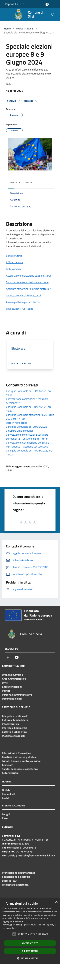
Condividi (12, 101)
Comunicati (8, 794)
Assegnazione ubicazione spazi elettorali (29, 276)
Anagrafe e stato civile (15, 716)
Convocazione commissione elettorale (27, 282)
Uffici (5, 683)
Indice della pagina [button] (21, 182)
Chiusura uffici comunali (20, 431)
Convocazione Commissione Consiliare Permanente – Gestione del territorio (27, 444)
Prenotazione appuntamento (18, 873)
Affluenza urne (14, 262)
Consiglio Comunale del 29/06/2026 (26, 427)
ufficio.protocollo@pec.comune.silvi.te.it (31, 855)
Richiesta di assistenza (15, 885)
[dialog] (30, 931)
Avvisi (30, 28)
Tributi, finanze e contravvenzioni (21, 761)
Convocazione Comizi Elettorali (23, 295)
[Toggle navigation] (7, 14)
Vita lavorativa (10, 724)
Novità (19, 28)
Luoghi (6, 814)
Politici (6, 691)
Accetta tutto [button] (30, 943)
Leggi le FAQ (9, 881)
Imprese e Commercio (14, 728)
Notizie (6, 790)
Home (7, 28)
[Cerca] (53, 15)
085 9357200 (21, 844)
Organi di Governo (12, 675)
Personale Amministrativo (17, 695)
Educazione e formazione (16, 753)
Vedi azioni (29, 101)
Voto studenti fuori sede (19, 309)
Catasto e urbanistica (14, 732)
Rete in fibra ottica (16, 423)
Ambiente (7, 765)
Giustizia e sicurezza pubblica (19, 757)
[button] (30, 958)
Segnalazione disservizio (16, 877)
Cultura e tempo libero (15, 720)
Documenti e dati (12, 699)
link (14, 928)
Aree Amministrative (14, 679)
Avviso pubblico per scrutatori (23, 302)
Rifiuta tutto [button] (30, 951)
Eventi (5, 818)
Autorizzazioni (10, 773)
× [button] (56, 902)
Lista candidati (14, 269)
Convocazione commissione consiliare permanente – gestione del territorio (27, 437)
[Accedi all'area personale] (47, 4)
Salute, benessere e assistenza (20, 769)
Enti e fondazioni (12, 687)
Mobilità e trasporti (13, 736)
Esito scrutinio (14, 256)
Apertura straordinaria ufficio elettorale (28, 289)
